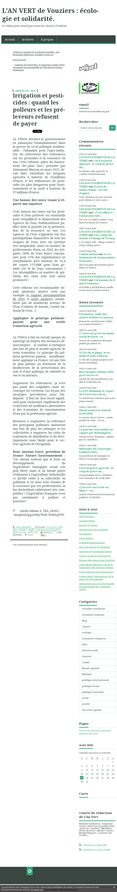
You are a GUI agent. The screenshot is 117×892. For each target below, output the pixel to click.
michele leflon (87, 520)
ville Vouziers (86, 516)
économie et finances (94, 638)
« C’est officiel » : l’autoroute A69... (97, 214)
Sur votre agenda (91, 709)
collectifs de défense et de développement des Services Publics (96, 566)
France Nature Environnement (96, 571)
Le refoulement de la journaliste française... (97, 257)
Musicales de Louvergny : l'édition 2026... (96, 450)
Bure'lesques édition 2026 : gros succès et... (97, 373)
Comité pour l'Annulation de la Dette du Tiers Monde (96, 578)
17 (87, 774)
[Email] (30, 871)
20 (102, 774)
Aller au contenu (10, 2)
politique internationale (95, 680)
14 (108, 770)
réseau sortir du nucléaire (93, 529)
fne (35, 532)
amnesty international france (95, 551)
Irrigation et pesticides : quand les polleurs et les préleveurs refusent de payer (39, 109)
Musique (87, 674)
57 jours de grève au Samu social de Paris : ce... (96, 335)
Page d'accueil (19, 59)
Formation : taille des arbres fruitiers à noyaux (96, 315)
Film (84, 644)
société (22, 531)
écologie (51, 527)
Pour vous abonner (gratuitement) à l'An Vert (95, 732)
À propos (47, 39)
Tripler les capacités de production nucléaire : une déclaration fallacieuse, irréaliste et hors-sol (36, 53)
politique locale (90, 686)
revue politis (86, 538)
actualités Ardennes (93, 614)
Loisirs (86, 662)
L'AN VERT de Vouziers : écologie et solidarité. (50, 14)
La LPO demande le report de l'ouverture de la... (96, 392)
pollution (40, 531)
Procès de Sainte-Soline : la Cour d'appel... (93, 190)
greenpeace (85, 533)
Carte (83, 793)
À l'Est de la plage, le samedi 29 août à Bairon (94, 354)
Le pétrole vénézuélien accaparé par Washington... (96, 431)
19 (97, 774)
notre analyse (41, 299)
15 (113, 770)
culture (86, 626)
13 (102, 770)
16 (82, 774)
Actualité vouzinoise (93, 608)
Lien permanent (23, 527)
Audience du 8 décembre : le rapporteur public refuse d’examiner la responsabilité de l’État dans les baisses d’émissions (39, 67)
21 (108, 774)
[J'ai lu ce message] (114, 887)
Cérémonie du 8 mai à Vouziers (97, 281)
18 (92, 774)
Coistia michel (88, 254)
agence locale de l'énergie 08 (94, 555)
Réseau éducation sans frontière (97, 560)
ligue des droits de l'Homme (94, 547)
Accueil (10, 39)
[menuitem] (9, 39)
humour (86, 656)
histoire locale (90, 650)
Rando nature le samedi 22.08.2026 (95, 411)
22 (113, 774)
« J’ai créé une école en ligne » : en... (94, 488)
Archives (28, 39)
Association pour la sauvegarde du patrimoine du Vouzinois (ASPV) (96, 586)
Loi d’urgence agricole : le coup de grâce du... (96, 164)
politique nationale (93, 691)
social (85, 697)
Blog (84, 620)
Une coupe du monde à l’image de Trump (97, 236)
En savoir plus (37, 889)
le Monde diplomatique (92, 542)
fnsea (30, 532)
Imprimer (47, 532)
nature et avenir (88, 525)
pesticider (51, 531)
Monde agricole (37, 529)
